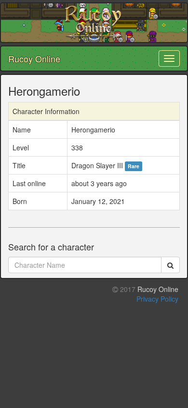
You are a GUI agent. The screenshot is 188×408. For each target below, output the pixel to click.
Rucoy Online (34, 58)
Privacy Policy (157, 299)
